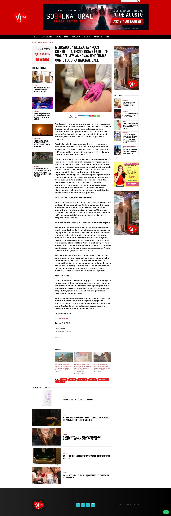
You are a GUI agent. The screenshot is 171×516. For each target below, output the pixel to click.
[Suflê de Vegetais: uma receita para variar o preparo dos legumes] (117, 103)
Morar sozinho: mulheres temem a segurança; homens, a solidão (42, 90)
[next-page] (117, 158)
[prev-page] (115, 158)
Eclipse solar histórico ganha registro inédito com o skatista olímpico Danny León (42, 144)
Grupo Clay (82, 380)
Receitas (125, 100)
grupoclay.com (63, 318)
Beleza (52, 42)
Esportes (37, 138)
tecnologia (60, 381)
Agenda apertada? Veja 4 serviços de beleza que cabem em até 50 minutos (86, 476)
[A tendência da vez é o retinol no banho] (46, 398)
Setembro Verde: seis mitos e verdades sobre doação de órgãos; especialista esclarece (130, 126)
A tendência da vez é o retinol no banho (78, 399)
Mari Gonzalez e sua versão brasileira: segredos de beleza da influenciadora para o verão (63, 366)
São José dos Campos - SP (129, 147)
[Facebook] (37, 59)
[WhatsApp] (97, 117)
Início (34, 42)
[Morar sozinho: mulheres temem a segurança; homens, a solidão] (42, 77)
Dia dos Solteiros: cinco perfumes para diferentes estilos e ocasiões (86, 457)
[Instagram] (41, 59)
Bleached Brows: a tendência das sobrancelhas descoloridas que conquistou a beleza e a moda (82, 437)
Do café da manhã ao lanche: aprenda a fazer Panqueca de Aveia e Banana (130, 114)
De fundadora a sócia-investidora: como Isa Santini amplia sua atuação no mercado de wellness (86, 418)
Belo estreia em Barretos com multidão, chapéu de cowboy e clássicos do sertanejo (42, 116)
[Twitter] (44, 59)
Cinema (36, 166)
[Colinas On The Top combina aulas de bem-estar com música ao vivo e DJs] (117, 150)
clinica (64, 380)
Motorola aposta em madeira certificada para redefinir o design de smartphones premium (102, 366)
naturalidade (103, 380)
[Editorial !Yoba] (37, 54)
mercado (92, 380)
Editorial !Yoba (44, 54)
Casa (35, 85)
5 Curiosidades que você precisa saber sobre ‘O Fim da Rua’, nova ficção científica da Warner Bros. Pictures (42, 172)
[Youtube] (47, 59)
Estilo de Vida (42, 42)
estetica (72, 380)
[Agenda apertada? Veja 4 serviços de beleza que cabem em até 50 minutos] (46, 475)
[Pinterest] (91, 117)
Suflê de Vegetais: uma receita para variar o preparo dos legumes (128, 103)
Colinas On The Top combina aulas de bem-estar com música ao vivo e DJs (130, 151)
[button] (166, 512)
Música (36, 111)
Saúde (124, 121)
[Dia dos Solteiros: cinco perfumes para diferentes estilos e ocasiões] (46, 456)
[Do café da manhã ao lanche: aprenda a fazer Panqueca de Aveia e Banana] (117, 114)
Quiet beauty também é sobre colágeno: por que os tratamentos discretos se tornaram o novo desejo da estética (82, 367)
